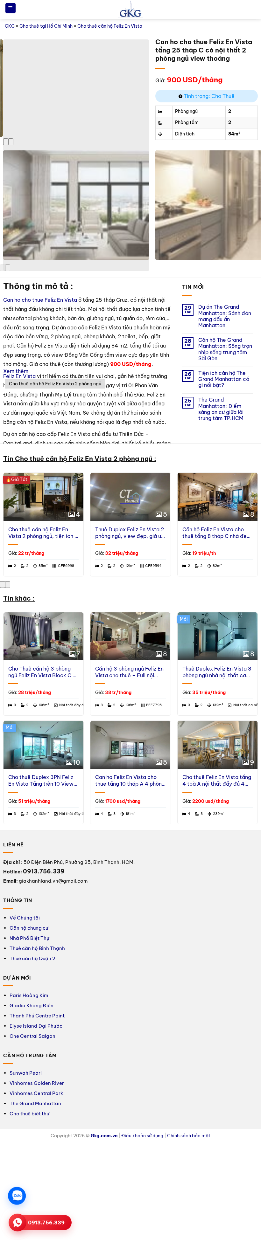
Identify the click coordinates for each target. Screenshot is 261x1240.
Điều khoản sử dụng (142, 1136)
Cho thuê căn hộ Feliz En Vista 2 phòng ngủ (55, 384)
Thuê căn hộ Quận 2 (32, 958)
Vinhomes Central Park (36, 1093)
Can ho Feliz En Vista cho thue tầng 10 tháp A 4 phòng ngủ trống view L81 (130, 780)
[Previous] (5, 141)
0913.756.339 (46, 1222)
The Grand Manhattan (35, 1103)
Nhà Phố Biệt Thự (29, 938)
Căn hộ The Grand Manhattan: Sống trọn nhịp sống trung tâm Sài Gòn (225, 349)
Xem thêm (15, 371)
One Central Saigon (32, 1036)
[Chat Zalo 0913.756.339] (16, 1195)
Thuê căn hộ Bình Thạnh (37, 948)
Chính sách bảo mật (188, 1136)
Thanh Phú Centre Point (37, 1016)
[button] (10, 8)
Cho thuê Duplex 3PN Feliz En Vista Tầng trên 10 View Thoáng (41, 780)
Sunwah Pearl (26, 1073)
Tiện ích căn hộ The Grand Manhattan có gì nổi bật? (223, 379)
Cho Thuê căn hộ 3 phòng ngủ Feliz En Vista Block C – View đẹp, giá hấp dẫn (42, 672)
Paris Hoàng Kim (29, 995)
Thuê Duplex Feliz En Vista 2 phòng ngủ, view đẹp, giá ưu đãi (129, 533)
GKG (10, 26)
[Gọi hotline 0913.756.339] (17, 1222)
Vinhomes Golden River (37, 1083)
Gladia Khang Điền (31, 1005)
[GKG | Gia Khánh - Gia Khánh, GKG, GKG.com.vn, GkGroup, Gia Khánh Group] (130, 10)
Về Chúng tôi (25, 918)
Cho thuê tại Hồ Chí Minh (46, 26)
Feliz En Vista (19, 376)
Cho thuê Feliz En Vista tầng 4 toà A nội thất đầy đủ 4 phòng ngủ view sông (216, 780)
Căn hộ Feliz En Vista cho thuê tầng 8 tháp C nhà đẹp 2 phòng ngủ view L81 (216, 533)
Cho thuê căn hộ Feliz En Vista (109, 26)
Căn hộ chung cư (29, 928)
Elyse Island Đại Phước (36, 1026)
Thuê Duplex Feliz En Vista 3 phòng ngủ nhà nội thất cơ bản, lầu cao (216, 672)
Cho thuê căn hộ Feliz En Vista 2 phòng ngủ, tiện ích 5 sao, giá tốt (43, 533)
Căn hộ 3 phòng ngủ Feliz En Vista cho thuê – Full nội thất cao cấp (129, 672)
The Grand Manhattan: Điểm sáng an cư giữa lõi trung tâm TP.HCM (220, 409)
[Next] (10, 141)
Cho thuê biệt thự (29, 1114)
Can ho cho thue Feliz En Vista (40, 300)
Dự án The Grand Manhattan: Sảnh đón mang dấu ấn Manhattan (224, 316)
